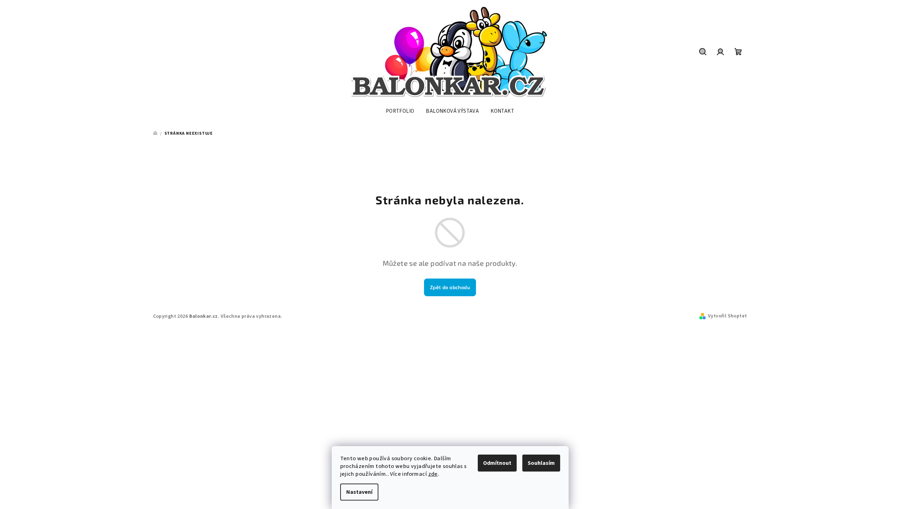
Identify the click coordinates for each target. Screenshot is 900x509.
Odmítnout (497, 463)
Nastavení (359, 492)
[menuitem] (400, 111)
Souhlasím (541, 463)
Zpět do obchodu (450, 287)
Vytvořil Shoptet (727, 316)
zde (433, 474)
